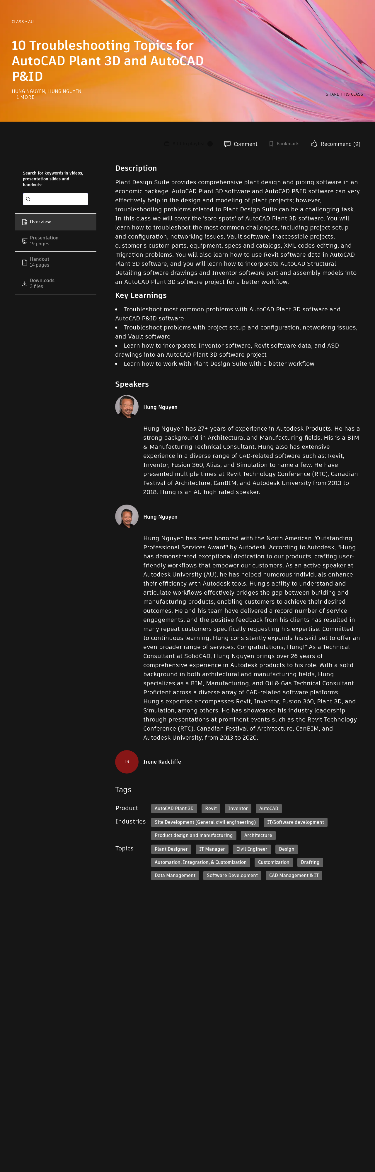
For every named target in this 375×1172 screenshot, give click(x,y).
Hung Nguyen (29, 91)
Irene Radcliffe (162, 761)
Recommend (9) (340, 144)
